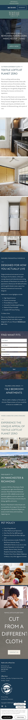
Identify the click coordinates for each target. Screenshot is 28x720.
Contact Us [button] (14, 652)
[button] (22, 8)
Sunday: (3, 680)
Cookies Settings (20, 717)
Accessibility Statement (7, 699)
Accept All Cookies (7, 717)
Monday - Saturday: (6, 678)
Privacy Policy (4, 697)
